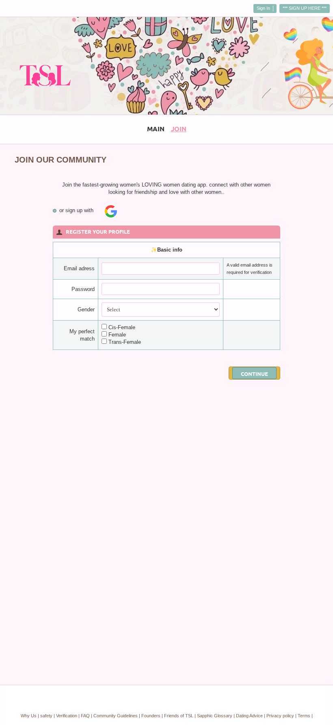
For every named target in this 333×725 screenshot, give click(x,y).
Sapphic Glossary (214, 715)
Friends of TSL (178, 715)
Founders (150, 715)
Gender (86, 309)
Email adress (79, 268)
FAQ (85, 715)
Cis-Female (121, 327)
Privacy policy (280, 715)
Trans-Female (124, 342)
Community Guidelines (115, 715)
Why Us (29, 715)
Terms (304, 715)
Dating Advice (249, 715)
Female (117, 335)
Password (83, 289)
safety (46, 715)
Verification (66, 715)
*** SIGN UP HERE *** (305, 8)
